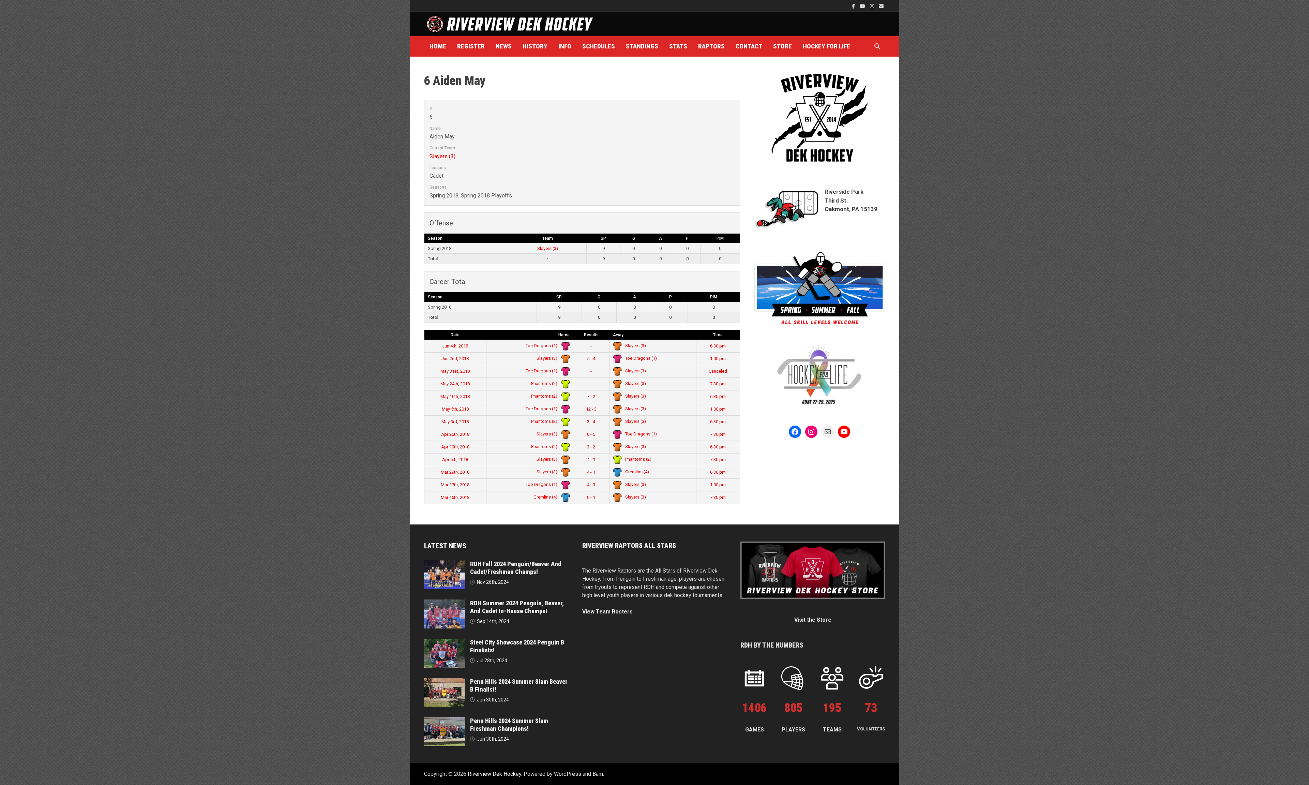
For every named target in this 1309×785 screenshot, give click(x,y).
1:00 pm (718, 358)
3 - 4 (591, 421)
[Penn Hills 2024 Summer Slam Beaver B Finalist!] (444, 682)
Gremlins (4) (636, 471)
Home (438, 46)
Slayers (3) (442, 156)
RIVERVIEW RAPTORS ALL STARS (629, 546)
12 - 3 (591, 409)
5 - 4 (591, 358)
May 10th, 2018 (455, 396)
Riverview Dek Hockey (494, 774)
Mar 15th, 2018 (455, 497)
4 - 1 (591, 459)
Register (471, 46)
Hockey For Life (826, 46)
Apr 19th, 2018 (455, 446)
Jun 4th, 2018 (455, 346)
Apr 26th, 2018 (455, 434)
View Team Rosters (607, 611)
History (535, 46)
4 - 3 (591, 484)
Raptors (711, 46)
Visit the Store (812, 620)
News (504, 46)
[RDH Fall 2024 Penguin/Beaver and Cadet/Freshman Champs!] (444, 564)
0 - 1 (591, 497)
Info (564, 46)
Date (455, 334)
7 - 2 (591, 396)
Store (782, 46)
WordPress (567, 774)
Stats (678, 46)
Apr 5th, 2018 (455, 459)
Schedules (598, 46)
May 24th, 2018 (455, 383)
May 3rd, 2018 (455, 421)
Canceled (718, 371)
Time (718, 334)
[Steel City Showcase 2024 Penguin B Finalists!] (444, 642)
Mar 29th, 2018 (455, 472)
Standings (642, 46)
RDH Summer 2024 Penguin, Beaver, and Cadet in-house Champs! (517, 606)
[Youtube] (863, 6)
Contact (749, 46)
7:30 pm (718, 383)
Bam (597, 774)
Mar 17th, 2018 (455, 484)
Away (618, 334)
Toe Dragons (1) (542, 345)
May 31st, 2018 (455, 371)
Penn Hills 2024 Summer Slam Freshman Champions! (509, 724)
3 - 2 (591, 446)
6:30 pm (718, 346)
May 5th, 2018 (455, 409)
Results (591, 334)
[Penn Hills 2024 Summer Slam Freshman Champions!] (444, 721)
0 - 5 (591, 434)
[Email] (881, 6)
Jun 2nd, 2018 (455, 358)
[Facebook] (854, 6)
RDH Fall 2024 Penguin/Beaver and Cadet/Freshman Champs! (515, 567)
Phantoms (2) (544, 383)
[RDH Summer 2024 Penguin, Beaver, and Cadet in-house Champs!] (444, 603)
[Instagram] (872, 6)
